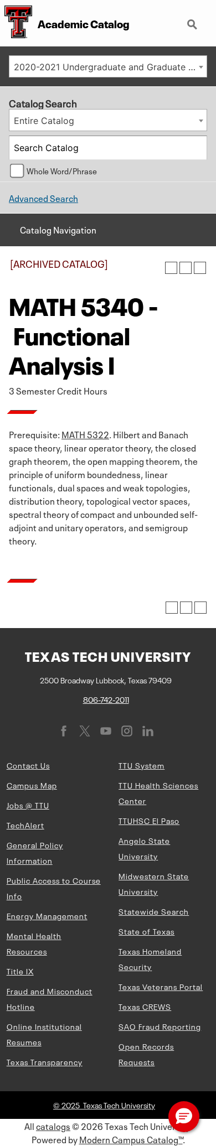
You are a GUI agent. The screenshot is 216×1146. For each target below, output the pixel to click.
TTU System (141, 764)
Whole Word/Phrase (62, 170)
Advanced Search (43, 197)
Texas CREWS (145, 1006)
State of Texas (146, 930)
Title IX (20, 970)
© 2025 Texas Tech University (104, 1104)
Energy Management (47, 915)
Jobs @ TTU (28, 804)
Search (193, 19)
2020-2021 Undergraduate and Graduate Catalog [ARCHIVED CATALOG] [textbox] (110, 66)
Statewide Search (154, 910)
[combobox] (108, 66)
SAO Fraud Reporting (160, 1025)
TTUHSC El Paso (149, 820)
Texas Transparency (45, 1061)
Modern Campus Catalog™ (131, 1138)
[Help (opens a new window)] (200, 268)
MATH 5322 (85, 433)
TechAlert (25, 824)
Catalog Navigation (58, 229)
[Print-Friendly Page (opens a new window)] (185, 268)
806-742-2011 (106, 698)
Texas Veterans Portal (161, 986)
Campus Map (32, 784)
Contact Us (28, 764)
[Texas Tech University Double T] (16, 23)
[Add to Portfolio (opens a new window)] (171, 268)
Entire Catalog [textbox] (44, 120)
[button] (183, 1116)
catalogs (53, 1125)
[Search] (195, 148)
